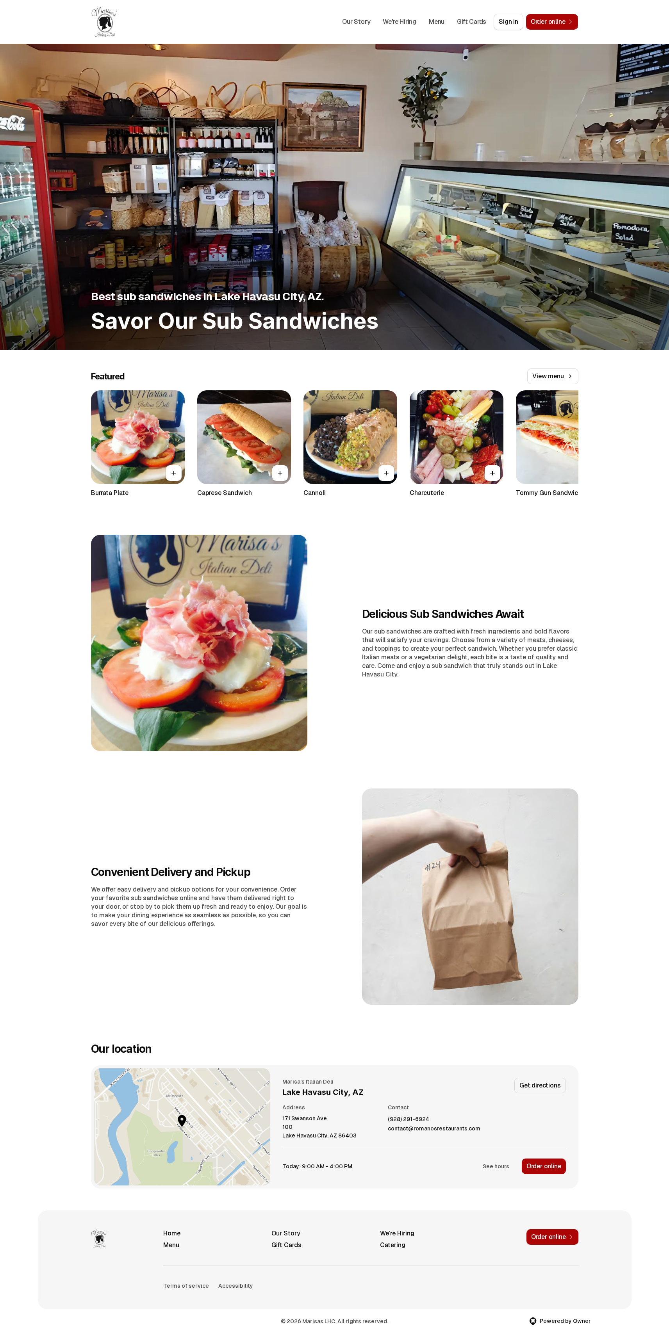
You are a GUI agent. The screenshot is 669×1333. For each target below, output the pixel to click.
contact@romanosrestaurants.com (434, 1128)
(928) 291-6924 (408, 1119)
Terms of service (186, 1285)
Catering (392, 1245)
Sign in (508, 22)
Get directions (539, 1085)
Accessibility (235, 1285)
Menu (436, 22)
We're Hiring (399, 22)
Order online (543, 1166)
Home (171, 1233)
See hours (496, 1166)
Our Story (356, 22)
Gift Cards (471, 22)
